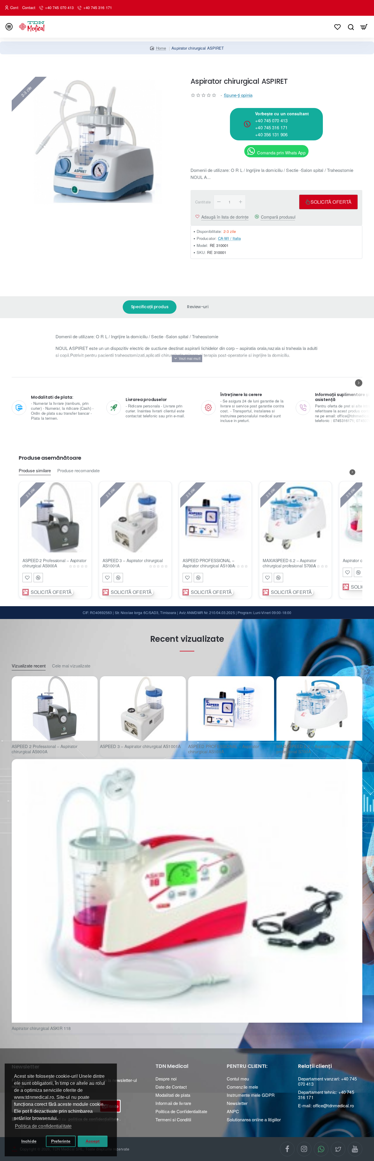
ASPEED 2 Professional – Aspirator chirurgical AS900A (54, 563)
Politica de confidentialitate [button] (43, 1126)
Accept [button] (93, 1141)
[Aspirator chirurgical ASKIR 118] (187, 890)
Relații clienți (315, 1066)
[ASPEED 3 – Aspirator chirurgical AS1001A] (135, 517)
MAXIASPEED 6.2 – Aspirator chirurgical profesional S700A (289, 563)
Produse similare (35, 470)
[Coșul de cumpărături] (363, 27)
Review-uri (197, 307)
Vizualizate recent (29, 666)
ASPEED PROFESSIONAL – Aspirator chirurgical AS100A (209, 563)
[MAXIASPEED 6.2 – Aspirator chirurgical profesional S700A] (295, 517)
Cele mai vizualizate (71, 666)
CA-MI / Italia (229, 238)
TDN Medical (171, 1066)
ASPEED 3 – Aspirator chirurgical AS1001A (133, 563)
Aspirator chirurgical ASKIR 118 (41, 1028)
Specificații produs (149, 307)
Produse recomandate (78, 470)
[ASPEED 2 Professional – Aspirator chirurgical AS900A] (55, 517)
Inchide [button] (29, 1141)
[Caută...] (350, 27)
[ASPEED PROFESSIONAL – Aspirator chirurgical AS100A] (215, 517)
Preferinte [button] (61, 1141)
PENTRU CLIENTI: (247, 1066)
